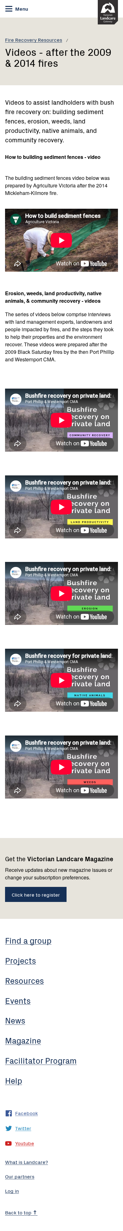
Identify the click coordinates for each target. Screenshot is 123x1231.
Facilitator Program (41, 1060)
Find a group (28, 940)
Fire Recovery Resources (33, 39)
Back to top (19, 1212)
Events (18, 1000)
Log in (12, 1190)
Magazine (23, 1040)
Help (13, 1080)
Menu (21, 8)
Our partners (19, 1176)
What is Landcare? (26, 1161)
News (15, 1020)
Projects (20, 960)
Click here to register (36, 894)
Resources (24, 980)
